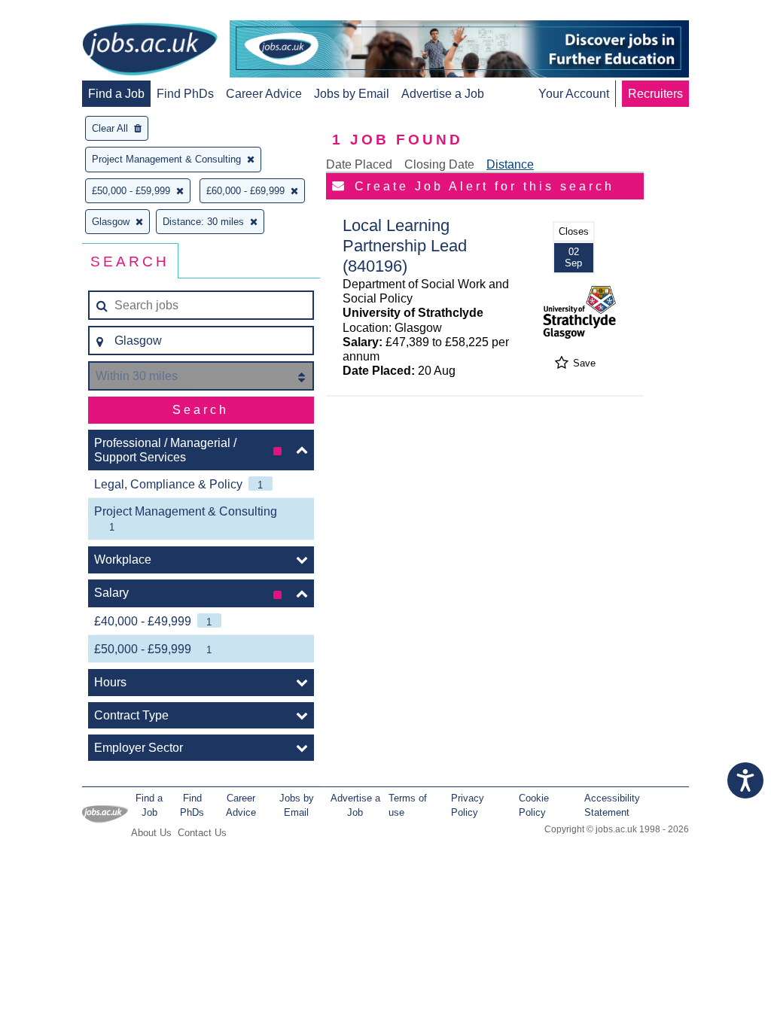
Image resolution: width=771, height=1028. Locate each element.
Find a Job (116, 93)
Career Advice (264, 93)
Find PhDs (185, 93)
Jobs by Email (351, 93)
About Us (151, 832)
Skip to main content (60, 13)
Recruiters (655, 93)
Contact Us (202, 832)
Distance (510, 164)
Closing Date (439, 164)
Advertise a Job (442, 93)
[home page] (150, 50)
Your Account (573, 93)
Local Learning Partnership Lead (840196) (405, 245)
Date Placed (359, 164)
